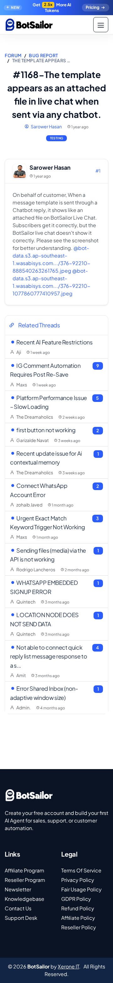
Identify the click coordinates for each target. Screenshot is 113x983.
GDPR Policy (76, 898)
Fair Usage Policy (81, 889)
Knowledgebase (24, 898)
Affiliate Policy (78, 917)
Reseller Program (25, 880)
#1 (97, 170)
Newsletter (18, 889)
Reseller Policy (78, 927)
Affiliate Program (24, 870)
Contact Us (18, 908)
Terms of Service (81, 870)
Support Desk (21, 917)
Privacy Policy (77, 880)
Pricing (92, 7)
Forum (13, 55)
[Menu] (100, 24)
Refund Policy (77, 908)
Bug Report (43, 55)
